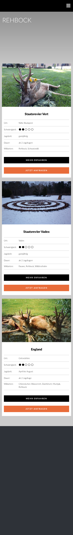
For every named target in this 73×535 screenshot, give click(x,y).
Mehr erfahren (36, 160)
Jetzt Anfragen (37, 171)
